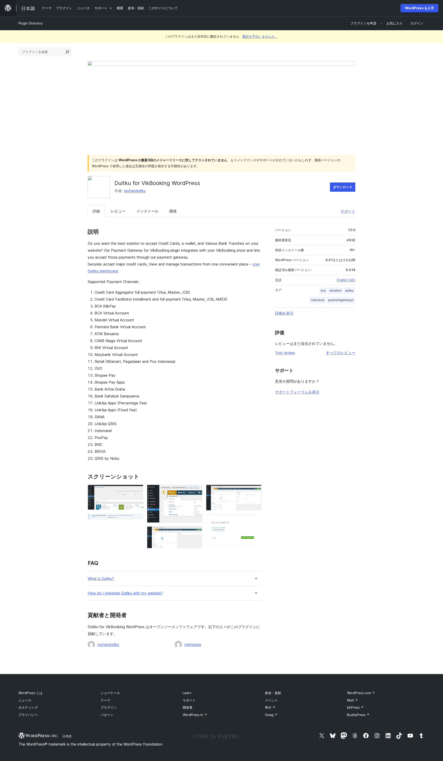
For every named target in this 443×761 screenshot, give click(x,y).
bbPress (355, 707)
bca (323, 290)
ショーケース (110, 693)
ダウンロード (342, 187)
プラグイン (109, 707)
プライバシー (28, 715)
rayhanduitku (135, 190)
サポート (348, 211)
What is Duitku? (101, 578)
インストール (147, 211)
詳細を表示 (284, 313)
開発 (173, 211)
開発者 (187, 707)
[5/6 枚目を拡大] (255, 491)
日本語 (67, 736)
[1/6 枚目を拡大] (137, 491)
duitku (349, 290)
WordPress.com (361, 693)
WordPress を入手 (419, 8)
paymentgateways (340, 300)
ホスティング (28, 707)
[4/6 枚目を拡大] (196, 532)
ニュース (24, 700)
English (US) (346, 280)
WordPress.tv (195, 715)
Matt (352, 700)
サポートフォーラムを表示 (297, 392)
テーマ (105, 700)
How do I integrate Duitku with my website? (125, 593)
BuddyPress (358, 715)
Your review (285, 352)
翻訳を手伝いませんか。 (260, 36)
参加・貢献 (273, 693)
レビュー (118, 211)
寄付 (270, 707)
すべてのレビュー (340, 352)
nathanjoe (192, 644)
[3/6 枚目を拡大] (196, 491)
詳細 (96, 211)
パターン (107, 715)
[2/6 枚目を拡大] (137, 519)
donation (335, 290)
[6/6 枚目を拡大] (255, 520)
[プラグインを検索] (67, 52)
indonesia (317, 300)
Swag (271, 715)
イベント (271, 700)
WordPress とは (30, 693)
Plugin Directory (30, 23)
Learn (187, 693)
